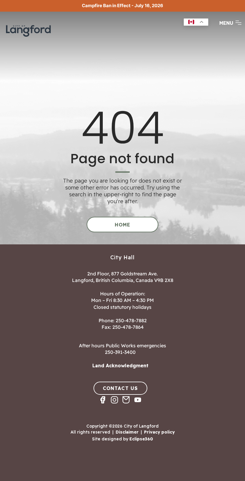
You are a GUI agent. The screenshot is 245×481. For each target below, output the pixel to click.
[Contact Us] (128, 405)
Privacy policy (159, 432)
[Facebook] (105, 405)
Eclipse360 (141, 439)
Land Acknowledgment (120, 366)
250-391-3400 (120, 352)
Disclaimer (127, 432)
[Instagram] (116, 405)
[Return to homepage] (28, 30)
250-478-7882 (131, 320)
